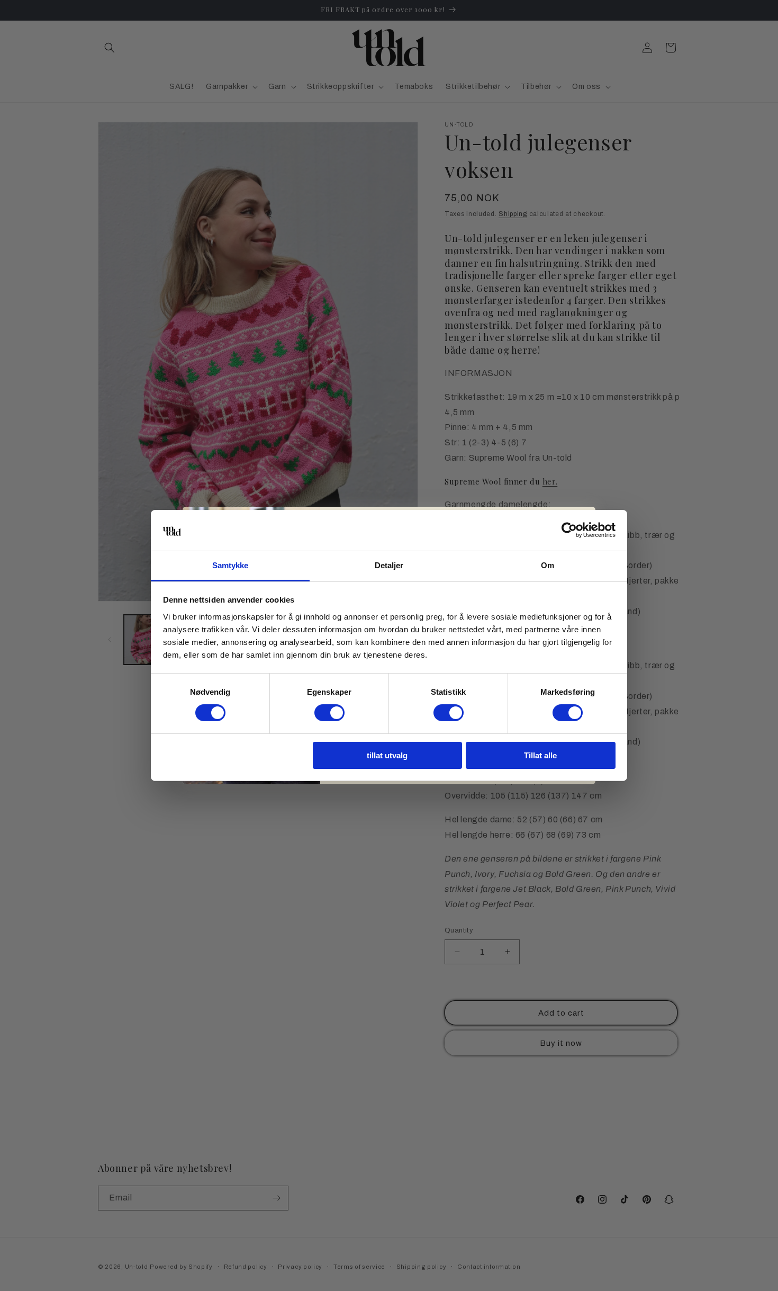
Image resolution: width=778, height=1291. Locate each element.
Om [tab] (547, 565)
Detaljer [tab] (389, 565)
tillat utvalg (387, 755)
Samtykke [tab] (230, 565)
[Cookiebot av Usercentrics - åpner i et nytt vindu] (569, 530)
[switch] (329, 712)
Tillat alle (540, 755)
